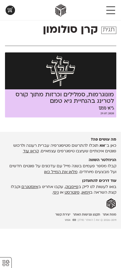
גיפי (56, 192)
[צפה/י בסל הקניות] (10, 10)
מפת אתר (109, 214)
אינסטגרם (29, 187)
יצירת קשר (62, 214)
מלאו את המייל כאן (61, 172)
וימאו (86, 192)
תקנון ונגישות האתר (86, 214)
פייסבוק (71, 187)
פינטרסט (72, 192)
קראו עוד (31, 151)
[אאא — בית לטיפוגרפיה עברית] (111, 204)
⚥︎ (6, 263)
